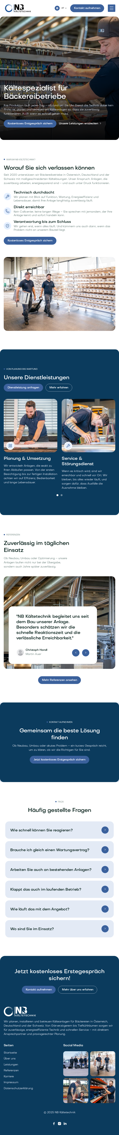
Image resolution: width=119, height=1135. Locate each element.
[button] (64, 8)
